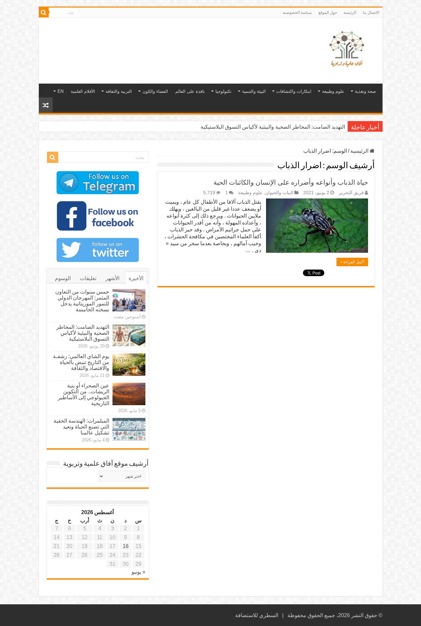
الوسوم (63, 278)
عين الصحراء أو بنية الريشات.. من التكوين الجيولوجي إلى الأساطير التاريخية (83, 394)
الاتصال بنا (371, 12)
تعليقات (88, 278)
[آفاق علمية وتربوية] (348, 49)
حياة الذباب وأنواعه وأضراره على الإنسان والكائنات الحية (290, 182)
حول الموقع (327, 12)
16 (126, 546)
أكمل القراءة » (352, 262)
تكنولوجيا (223, 91)
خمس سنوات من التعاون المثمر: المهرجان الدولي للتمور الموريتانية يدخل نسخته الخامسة (82, 300)
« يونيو (138, 572)
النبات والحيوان (279, 192)
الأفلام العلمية (83, 91)
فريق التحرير (351, 192)
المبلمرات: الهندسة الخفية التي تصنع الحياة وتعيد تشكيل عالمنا (81, 426)
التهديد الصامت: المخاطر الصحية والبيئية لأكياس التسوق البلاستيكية (273, 127)
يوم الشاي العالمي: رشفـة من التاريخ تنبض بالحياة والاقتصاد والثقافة (81, 362)
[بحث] (44, 12)
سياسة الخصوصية (297, 12)
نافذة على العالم (190, 91)
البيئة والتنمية (254, 91)
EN (60, 91)
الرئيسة (350, 12)
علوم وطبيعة (333, 91)
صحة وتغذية (365, 91)
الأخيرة (136, 278)
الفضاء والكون (155, 91)
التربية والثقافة (119, 91)
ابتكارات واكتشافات (293, 91)
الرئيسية (360, 151)
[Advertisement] (163, 39)
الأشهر (112, 278)
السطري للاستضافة (256, 615)
